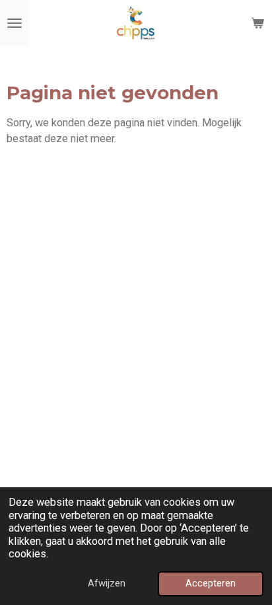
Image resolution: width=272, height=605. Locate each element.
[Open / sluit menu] (14, 23)
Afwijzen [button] (106, 583)
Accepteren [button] (211, 583)
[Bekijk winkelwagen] (257, 23)
